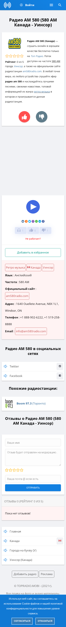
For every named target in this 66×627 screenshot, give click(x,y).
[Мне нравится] (24, 116)
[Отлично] (21, 470)
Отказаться (45, 621)
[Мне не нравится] (41, 116)
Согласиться (22, 621)
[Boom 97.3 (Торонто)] (9, 408)
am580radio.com (32, 71)
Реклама (46, 574)
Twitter (14, 366)
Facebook (16, 376)
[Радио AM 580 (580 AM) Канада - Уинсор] (33, 214)
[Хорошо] (18, 470)
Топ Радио (37, 56)
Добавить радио (25, 574)
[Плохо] (10, 470)
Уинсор (18, 66)
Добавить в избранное (33, 252)
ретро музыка (42, 91)
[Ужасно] (6, 470)
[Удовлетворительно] (14, 470)
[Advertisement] (33, 161)
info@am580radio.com (31, 331)
